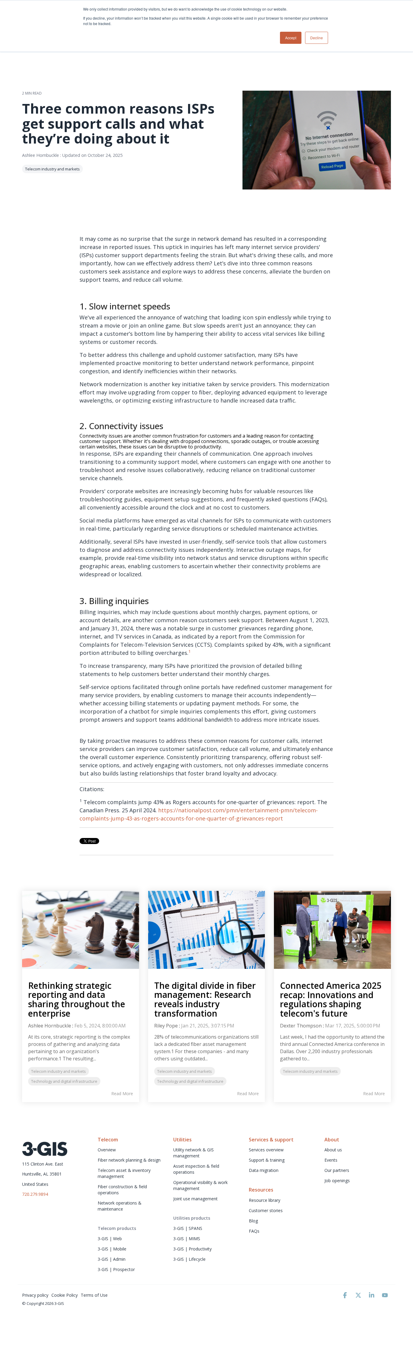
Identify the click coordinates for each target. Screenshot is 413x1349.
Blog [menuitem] (253, 1221)
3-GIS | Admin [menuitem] (111, 1259)
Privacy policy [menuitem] (35, 1295)
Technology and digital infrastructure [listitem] (64, 1081)
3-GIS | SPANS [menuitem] (187, 1228)
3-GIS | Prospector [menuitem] (116, 1269)
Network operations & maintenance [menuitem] (120, 1206)
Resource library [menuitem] (265, 1200)
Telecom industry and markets (52, 169)
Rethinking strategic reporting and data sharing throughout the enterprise (76, 999)
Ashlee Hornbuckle (41, 155)
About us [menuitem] (333, 1150)
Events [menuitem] (330, 1160)
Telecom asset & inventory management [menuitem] (125, 1173)
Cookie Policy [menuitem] (64, 1295)
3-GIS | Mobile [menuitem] (112, 1249)
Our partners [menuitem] (336, 1170)
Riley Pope (166, 1025)
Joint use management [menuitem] (195, 1199)
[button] (345, 1296)
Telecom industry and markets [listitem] (58, 1071)
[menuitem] (117, 1228)
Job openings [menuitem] (337, 1180)
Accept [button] (290, 37)
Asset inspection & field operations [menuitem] (196, 1169)
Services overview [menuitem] (266, 1150)
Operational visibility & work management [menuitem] (201, 1185)
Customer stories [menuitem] (266, 1210)
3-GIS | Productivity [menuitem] (192, 1249)
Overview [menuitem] (107, 1150)
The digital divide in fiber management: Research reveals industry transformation (205, 999)
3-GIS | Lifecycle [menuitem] (189, 1259)
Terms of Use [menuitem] (94, 1295)
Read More (122, 1093)
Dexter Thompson (301, 1025)
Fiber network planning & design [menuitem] (129, 1160)
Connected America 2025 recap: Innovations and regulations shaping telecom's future (331, 999)
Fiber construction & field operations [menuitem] (123, 1189)
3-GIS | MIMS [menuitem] (186, 1238)
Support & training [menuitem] (267, 1160)
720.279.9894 (35, 1194)
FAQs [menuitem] (254, 1231)
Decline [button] (316, 37)
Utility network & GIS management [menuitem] (194, 1153)
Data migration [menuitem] (263, 1170)
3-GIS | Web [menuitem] (110, 1238)
